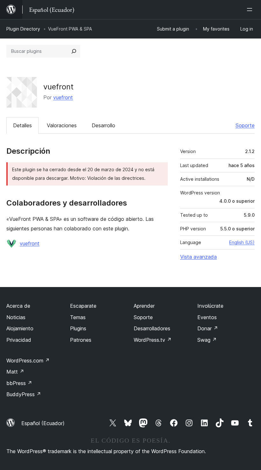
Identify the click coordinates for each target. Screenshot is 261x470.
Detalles (22, 125)
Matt (15, 371)
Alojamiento (19, 328)
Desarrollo (103, 125)
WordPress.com (28, 360)
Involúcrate (210, 306)
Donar (207, 328)
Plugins (78, 328)
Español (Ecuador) (43, 423)
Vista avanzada (198, 257)
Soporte (245, 125)
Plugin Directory (23, 29)
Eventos (207, 317)
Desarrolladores (152, 328)
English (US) (242, 242)
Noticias (15, 317)
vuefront (63, 97)
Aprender (144, 306)
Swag (207, 340)
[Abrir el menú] (251, 9)
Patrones (80, 340)
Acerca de (18, 306)
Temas (78, 317)
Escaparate (83, 306)
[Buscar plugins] (73, 51)
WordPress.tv (153, 340)
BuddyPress (23, 394)
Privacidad (18, 340)
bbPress (19, 383)
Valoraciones (62, 125)
